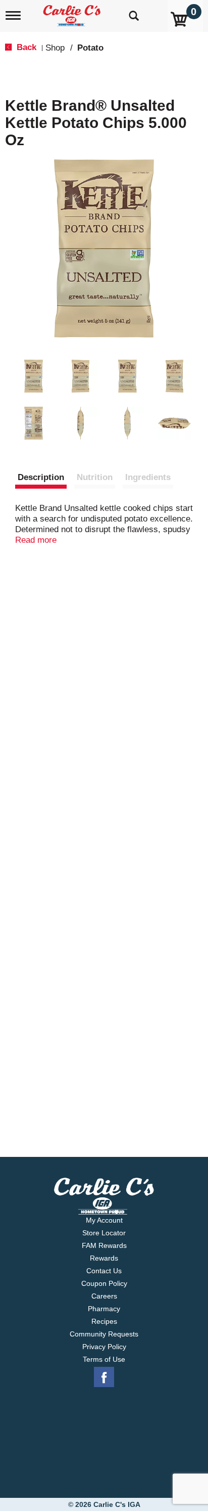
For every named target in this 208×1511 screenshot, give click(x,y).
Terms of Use (104, 1359)
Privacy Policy (104, 1347)
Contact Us (104, 1271)
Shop (55, 48)
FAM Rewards (104, 1245)
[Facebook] (104, 1377)
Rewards (104, 1258)
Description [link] (41, 477)
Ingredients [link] (148, 477)
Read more (36, 540)
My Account (104, 1220)
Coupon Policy (104, 1283)
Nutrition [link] (95, 477)
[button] (33, 376)
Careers (104, 1296)
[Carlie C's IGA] (73, 12)
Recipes (104, 1321)
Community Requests (104, 1334)
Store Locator (104, 1233)
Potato (90, 48)
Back (25, 47)
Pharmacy (104, 1309)
